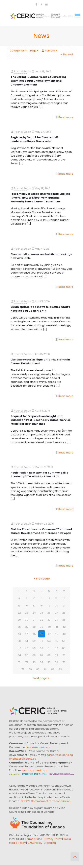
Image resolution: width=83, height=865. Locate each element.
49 (64, 634)
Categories (17, 50)
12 (49, 598)
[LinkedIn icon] (46, 4)
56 (63, 641)
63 (63, 648)
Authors (50, 50)
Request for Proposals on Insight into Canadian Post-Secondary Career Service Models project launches (41, 420)
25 (41, 613)
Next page (40, 678)
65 (26, 655)
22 (19, 613)
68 (49, 655)
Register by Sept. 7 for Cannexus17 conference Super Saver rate (34, 139)
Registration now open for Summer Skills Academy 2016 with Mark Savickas (39, 474)
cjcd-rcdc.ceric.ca (34, 770)
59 (34, 648)
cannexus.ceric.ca (38, 747)
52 (34, 641)
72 (26, 662)
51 (26, 641)
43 (19, 634)
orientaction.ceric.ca (22, 759)
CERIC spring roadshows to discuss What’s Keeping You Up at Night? (40, 309)
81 (45, 669)
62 (56, 648)
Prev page (43, 579)
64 (19, 655)
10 (34, 598)
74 (41, 662)
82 (52, 669)
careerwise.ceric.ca (60, 755)
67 (41, 655)
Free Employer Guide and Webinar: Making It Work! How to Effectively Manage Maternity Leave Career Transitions (40, 197)
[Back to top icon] (75, 856)
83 (60, 669)
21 (64, 605)
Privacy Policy (53, 839)
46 (41, 634)
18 (41, 605)
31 (34, 620)
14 (64, 598)
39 (41, 627)
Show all (67, 54)
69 (56, 655)
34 (56, 620)
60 (41, 648)
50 (19, 641)
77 (63, 662)
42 (64, 627)
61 (49, 648)
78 (22, 669)
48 (56, 634)
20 (56, 605)
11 (41, 598)
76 (56, 662)
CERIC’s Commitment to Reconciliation (46, 801)
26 (49, 613)
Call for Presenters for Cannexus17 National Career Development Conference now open (41, 531)
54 (49, 641)
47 (49, 634)
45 (34, 634)
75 (49, 662)
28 (63, 613)
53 (41, 641)
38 (34, 627)
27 (56, 613)
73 (34, 662)
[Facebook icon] (36, 4)
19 (49, 605)
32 (41, 620)
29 (19, 620)
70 (63, 655)
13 (56, 598)
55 (56, 641)
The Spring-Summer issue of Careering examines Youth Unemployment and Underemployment (38, 81)
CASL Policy (34, 843)
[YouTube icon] (41, 4)
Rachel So (20, 71)
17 (34, 605)
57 (19, 648)
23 (26, 613)
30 (26, 620)
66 (34, 655)
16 (26, 605)
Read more (65, 117)
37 (26, 627)
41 (56, 627)
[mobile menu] (77, 15)
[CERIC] (41, 16)
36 (19, 627)
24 (34, 613)
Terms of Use (33, 839)
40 (49, 627)
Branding (50, 843)
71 (19, 662)
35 (63, 620)
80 (37, 669)
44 (26, 634)
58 (26, 648)
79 (30, 669)
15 (19, 605)
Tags (33, 50)
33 (49, 620)
